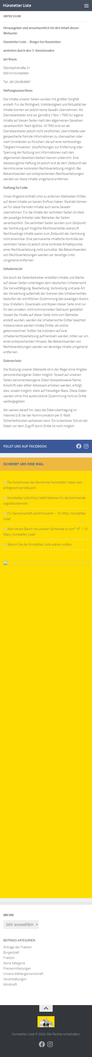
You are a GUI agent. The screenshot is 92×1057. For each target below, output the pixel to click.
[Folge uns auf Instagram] (86, 446)
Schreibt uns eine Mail (23, 464)
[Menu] (86, 5)
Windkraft (10, 984)
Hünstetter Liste (17, 5)
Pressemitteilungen (17, 968)
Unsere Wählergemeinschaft (23, 974)
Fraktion (9, 958)
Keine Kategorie (14, 963)
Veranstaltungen (15, 979)
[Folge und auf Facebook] (79, 446)
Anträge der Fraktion (17, 947)
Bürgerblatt (11, 952)
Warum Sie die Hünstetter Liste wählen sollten (39, 544)
